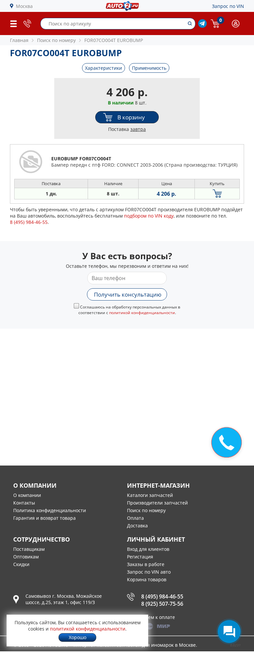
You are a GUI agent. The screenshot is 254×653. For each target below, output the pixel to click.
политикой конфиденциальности (142, 312)
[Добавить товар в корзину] (217, 193)
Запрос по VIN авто (149, 572)
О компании (27, 495)
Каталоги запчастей (150, 495)
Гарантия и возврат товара (44, 518)
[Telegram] (202, 26)
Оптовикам (26, 556)
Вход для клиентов (148, 549)
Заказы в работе (145, 564)
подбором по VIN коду (149, 216)
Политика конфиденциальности (49, 510)
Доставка (137, 525)
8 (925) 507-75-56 (162, 603)
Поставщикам (29, 549)
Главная (19, 40)
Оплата (135, 518)
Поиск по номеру (146, 510)
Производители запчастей (157, 503)
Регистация (140, 556)
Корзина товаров (146, 579)
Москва (24, 6)
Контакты (24, 503)
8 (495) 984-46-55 (162, 596)
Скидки (21, 564)
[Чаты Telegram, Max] (229, 631)
